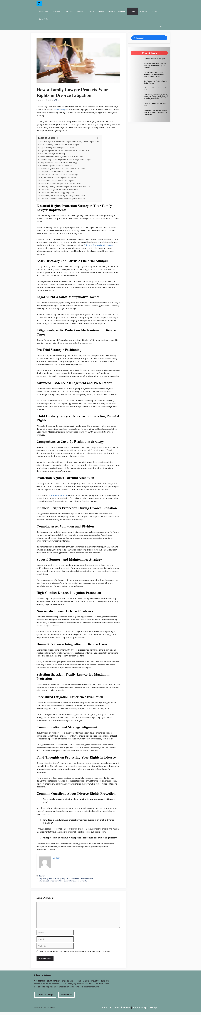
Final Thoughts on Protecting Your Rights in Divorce (63, 195)
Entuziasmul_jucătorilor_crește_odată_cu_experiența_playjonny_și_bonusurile (155, 112)
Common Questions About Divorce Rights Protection (63, 198)
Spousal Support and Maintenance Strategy (59, 174)
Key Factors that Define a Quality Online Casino (155, 82)
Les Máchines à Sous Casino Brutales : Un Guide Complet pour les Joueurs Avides (154, 74)
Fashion (80, 11)
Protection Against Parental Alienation (56, 165)
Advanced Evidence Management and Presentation (61, 156)
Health (101, 11)
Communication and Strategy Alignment (57, 192)
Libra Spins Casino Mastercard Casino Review (155, 89)
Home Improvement (116, 11)
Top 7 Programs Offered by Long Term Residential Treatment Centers (66, 878)
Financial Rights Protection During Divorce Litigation (63, 168)
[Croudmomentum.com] (39, 4)
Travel (154, 11)
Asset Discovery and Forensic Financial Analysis (60, 144)
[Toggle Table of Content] (96, 138)
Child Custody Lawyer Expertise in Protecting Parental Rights (65, 159)
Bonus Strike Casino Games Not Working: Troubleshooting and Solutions (155, 65)
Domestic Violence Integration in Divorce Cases (61, 183)
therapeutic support (58, 495)
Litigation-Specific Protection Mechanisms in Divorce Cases (65, 150)
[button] (161, 26)
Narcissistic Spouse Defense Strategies (57, 180)
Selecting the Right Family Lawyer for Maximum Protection (65, 186)
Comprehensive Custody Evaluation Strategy (58, 162)
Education (68, 11)
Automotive (43, 11)
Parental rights (61, 109)
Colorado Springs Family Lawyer (99, 245)
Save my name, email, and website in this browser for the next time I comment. (75, 951)
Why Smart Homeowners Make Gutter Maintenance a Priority (63, 881)
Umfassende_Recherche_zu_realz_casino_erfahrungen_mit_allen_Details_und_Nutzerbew (156, 96)
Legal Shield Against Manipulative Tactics (57, 147)
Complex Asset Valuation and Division (56, 171)
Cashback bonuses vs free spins (154, 58)
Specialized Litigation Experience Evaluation (59, 189)
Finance (91, 11)
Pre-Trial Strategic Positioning (52, 153)
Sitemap (152, 1007)
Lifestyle (143, 11)
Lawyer (133, 11)
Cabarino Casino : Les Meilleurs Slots (155, 104)
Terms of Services (122, 1007)
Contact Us (43, 19)
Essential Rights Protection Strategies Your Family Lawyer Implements (69, 141)
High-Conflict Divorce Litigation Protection (58, 177)
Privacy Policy (139, 1007)
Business (56, 11)
